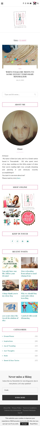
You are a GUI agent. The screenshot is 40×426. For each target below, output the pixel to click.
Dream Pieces (21, 336)
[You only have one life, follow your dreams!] (10, 262)
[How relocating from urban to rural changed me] (29, 262)
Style (20, 68)
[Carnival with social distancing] (29, 307)
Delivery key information (12, 410)
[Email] (30, 3)
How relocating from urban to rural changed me (29, 273)
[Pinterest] (28, 3)
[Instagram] (25, 3)
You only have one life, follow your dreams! (9, 273)
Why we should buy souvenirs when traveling (29, 295)
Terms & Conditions (30, 408)
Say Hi (20, 413)
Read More (34, 424)
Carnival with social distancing (29, 317)
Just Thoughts (21, 351)
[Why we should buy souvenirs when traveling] (29, 285)
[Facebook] (23, 3)
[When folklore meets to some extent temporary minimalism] (20, 56)
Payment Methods (29, 410)
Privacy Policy (16, 408)
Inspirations (21, 341)
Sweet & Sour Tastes (21, 360)
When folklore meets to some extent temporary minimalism (20, 74)
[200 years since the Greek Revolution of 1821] (10, 307)
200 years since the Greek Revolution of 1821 (10, 318)
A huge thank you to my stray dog (10, 294)
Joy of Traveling (21, 346)
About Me (6, 408)
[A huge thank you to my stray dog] (10, 285)
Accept (24, 424)
